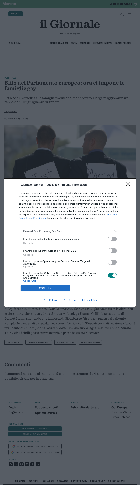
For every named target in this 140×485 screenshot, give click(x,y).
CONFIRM (45, 288)
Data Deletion (50, 300)
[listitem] (70, 231)
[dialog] (70, 242)
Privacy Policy (89, 300)
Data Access (70, 300)
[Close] (129, 185)
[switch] (112, 239)
